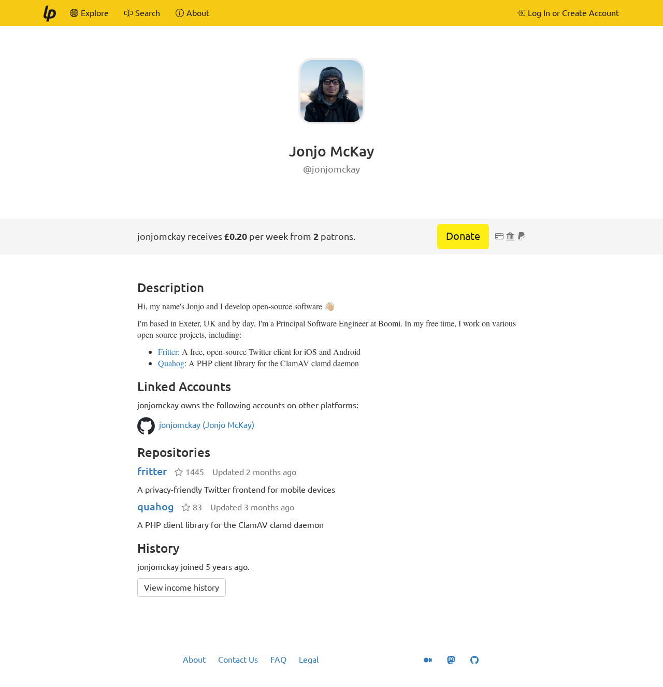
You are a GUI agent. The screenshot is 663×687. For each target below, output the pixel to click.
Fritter (168, 351)
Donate (463, 236)
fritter (152, 471)
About (194, 659)
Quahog (171, 362)
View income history (181, 587)
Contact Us (238, 659)
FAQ (278, 659)
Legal (309, 659)
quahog (155, 506)
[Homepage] (49, 13)
